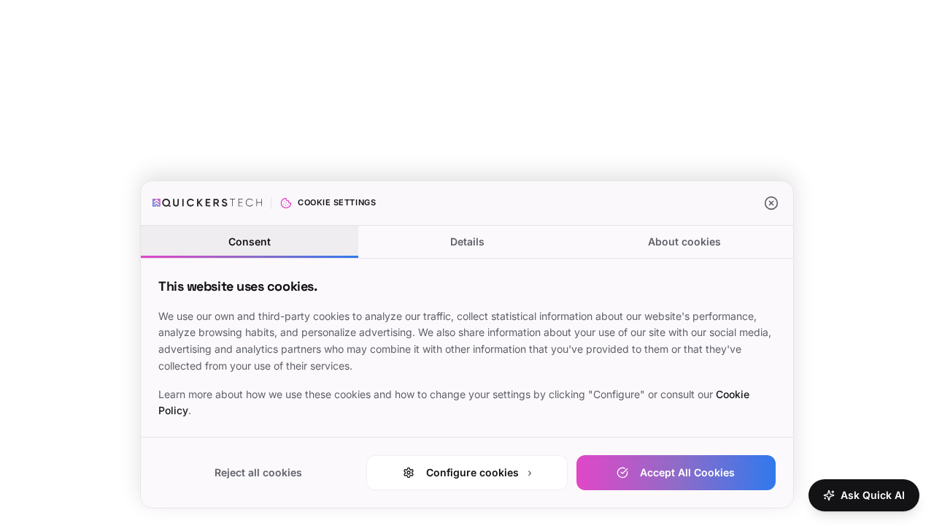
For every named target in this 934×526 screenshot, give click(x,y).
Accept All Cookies (687, 472)
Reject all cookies (258, 472)
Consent (249, 241)
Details (467, 241)
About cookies (684, 241)
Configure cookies (479, 472)
